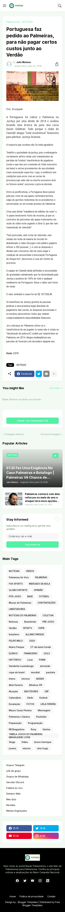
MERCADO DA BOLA (39, 583)
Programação (35, 723)
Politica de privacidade (32, 896)
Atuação (13, 691)
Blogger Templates (28, 902)
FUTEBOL (44, 596)
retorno (27, 748)
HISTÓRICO (15, 659)
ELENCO (13, 653)
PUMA (42, 659)
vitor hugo (42, 748)
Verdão (13, 628)
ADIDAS (40, 678)
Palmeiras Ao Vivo (19, 577)
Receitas (10, 805)
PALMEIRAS (41, 577)
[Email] (46, 374)
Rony (33, 729)
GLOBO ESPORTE (18, 590)
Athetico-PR (35, 685)
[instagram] (40, 881)
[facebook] (17, 881)
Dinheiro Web (13, 793)
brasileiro (14, 634)
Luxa (30, 659)
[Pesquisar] (59, 6)
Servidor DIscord (15, 782)
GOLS (47, 653)
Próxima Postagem (50, 434)
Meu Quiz (11, 799)
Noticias (13, 621)
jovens (12, 748)
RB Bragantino (16, 729)
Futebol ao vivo (14, 788)
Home (13, 896)
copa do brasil (17, 672)
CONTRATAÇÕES (47, 602)
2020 (32, 640)
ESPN (41, 628)
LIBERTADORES (17, 609)
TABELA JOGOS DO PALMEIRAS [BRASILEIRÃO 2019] (25, 735)
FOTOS (30, 704)
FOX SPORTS (16, 583)
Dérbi (30, 697)
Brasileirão (30, 621)
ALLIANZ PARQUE (35, 634)
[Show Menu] (4, 6)
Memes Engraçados (16, 810)
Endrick (43, 697)
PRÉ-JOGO (48, 621)
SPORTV (27, 628)
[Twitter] (39, 374)
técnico (26, 678)
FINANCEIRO (30, 653)
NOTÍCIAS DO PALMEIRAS (22, 615)
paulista (50, 672)
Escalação (14, 704)
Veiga (12, 742)
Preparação (15, 723)
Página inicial (13, 21)
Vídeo (24, 742)
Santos (46, 729)
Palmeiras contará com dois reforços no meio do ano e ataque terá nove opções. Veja (42, 497)
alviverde (45, 666)
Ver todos (54, 388)
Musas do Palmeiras (20, 602)
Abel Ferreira (16, 685)
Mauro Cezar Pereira (20, 710)
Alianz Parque (16, 647)
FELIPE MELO (16, 640)
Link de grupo (13, 771)
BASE (30, 596)
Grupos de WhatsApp (17, 776)
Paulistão (41, 716)
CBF (46, 691)
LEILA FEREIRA (48, 704)
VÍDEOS (30, 571)
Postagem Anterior (14, 434)
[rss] (47, 881)
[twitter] (25, 881)
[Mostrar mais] (54, 374)
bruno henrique (42, 742)
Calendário (15, 697)
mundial (35, 672)
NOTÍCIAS (28, 21)
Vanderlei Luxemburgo (21, 666)
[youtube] (32, 881)
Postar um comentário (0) (32, 420)
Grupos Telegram (15, 765)
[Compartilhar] (56, 64)
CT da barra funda (40, 647)
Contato (51, 896)
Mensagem (44, 710)
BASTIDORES (31, 691)
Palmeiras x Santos (19, 716)
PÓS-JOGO (15, 596)
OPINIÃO (38, 590)
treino (12, 678)
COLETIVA (48, 615)
